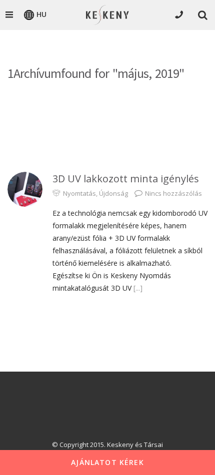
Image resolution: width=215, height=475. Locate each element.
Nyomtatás (79, 193)
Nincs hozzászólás (173, 193)
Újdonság (113, 193)
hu (41, 14)
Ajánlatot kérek (107, 462)
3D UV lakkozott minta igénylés (125, 178)
